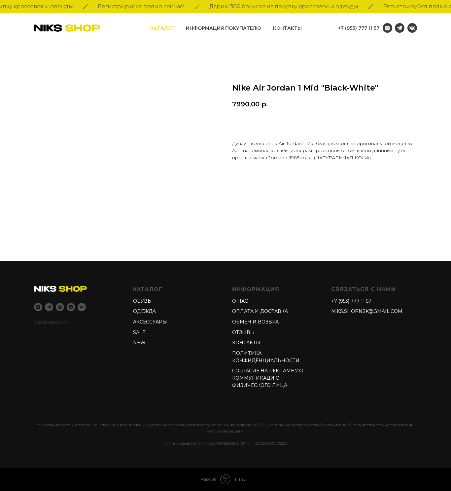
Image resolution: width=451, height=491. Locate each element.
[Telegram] (49, 307)
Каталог (162, 28)
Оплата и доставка (260, 311)
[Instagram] (38, 307)
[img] (412, 28)
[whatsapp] (71, 307)
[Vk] (82, 307)
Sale (139, 332)
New (139, 343)
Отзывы (243, 332)
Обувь (142, 301)
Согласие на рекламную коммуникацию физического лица (267, 378)
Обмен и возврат (257, 322)
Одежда (144, 311)
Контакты (287, 28)
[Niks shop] (60, 307)
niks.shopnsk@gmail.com (366, 311)
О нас (240, 301)
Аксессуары (150, 322)
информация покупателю (223, 28)
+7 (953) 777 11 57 (358, 28)
